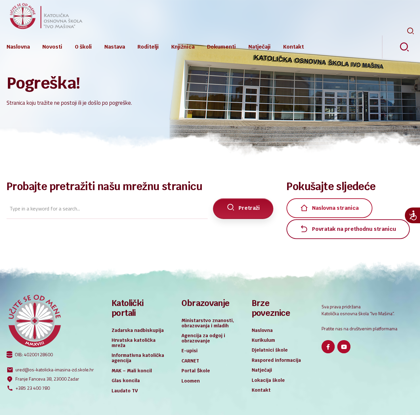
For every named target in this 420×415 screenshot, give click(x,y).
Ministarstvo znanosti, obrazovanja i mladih (207, 323)
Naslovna (18, 46)
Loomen (190, 381)
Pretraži (410, 31)
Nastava (114, 46)
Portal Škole (195, 371)
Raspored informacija (276, 360)
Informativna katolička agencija (138, 357)
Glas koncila (126, 380)
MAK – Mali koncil (132, 371)
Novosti (52, 46)
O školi (83, 46)
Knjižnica (183, 46)
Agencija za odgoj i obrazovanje (203, 338)
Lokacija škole (268, 380)
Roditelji (148, 46)
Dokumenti (221, 46)
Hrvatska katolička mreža (134, 342)
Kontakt (293, 46)
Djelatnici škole (270, 350)
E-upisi (189, 351)
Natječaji (259, 46)
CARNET (190, 361)
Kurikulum (263, 340)
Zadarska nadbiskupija (138, 330)
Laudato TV (125, 391)
